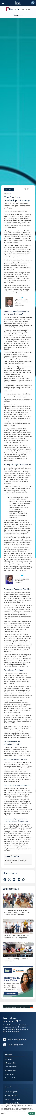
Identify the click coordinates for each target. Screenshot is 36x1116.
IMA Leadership (10, 1063)
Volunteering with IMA (12, 1103)
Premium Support (11, 1092)
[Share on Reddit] (19, 880)
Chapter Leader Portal (12, 1099)
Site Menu (16, 15)
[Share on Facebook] (5, 880)
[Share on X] (9, 880)
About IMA (8, 1059)
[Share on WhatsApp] (24, 880)
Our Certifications (11, 1067)
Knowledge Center (11, 1095)
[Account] (33, 2)
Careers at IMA (10, 1078)
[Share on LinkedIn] (14, 880)
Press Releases (10, 1070)
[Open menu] (3, 2)
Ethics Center (9, 1074)
